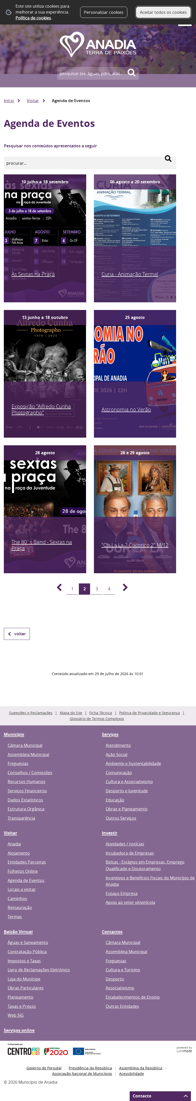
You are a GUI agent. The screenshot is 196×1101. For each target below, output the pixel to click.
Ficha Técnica (100, 712)
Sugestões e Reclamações (31, 712)
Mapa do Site (71, 712)
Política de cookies (33, 18)
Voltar (20, 634)
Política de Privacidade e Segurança (149, 712)
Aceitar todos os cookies (163, 12)
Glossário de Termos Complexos (97, 718)
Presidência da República (90, 1068)
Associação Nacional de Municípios (82, 1073)
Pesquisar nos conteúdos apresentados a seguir (50, 146)
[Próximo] (122, 589)
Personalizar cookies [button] (104, 12)
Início (9, 100)
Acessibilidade (131, 1073)
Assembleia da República (140, 1068)
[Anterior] (56, 589)
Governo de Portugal (44, 1068)
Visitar (33, 100)
